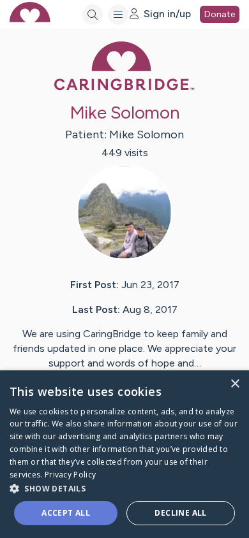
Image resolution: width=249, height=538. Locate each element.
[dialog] (124, 454)
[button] (124, 488)
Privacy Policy (70, 474)
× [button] (234, 384)
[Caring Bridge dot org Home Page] (124, 88)
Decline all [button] (180, 512)
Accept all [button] (66, 512)
